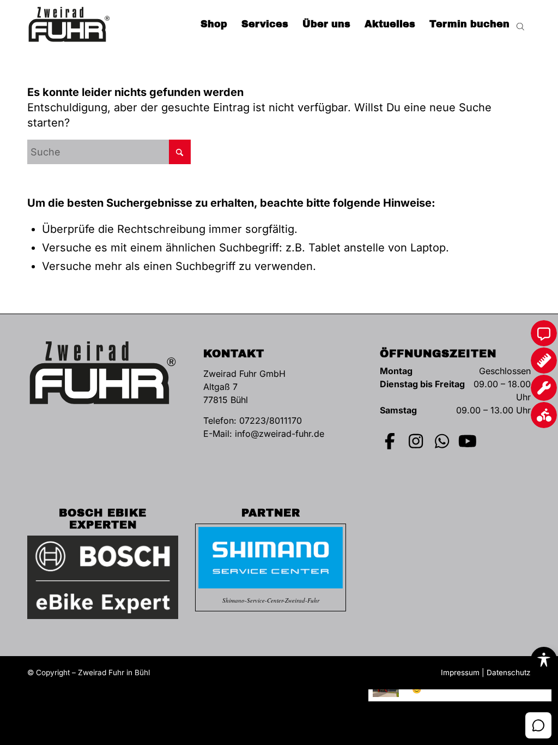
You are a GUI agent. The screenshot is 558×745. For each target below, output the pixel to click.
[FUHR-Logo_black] (69, 24)
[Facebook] (390, 441)
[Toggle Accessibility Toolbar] (544, 660)
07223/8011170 (270, 420)
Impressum (460, 672)
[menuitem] (213, 24)
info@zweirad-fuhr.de (279, 433)
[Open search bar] (520, 24)
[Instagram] (415, 441)
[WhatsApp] (442, 441)
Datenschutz (509, 672)
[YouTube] (467, 441)
